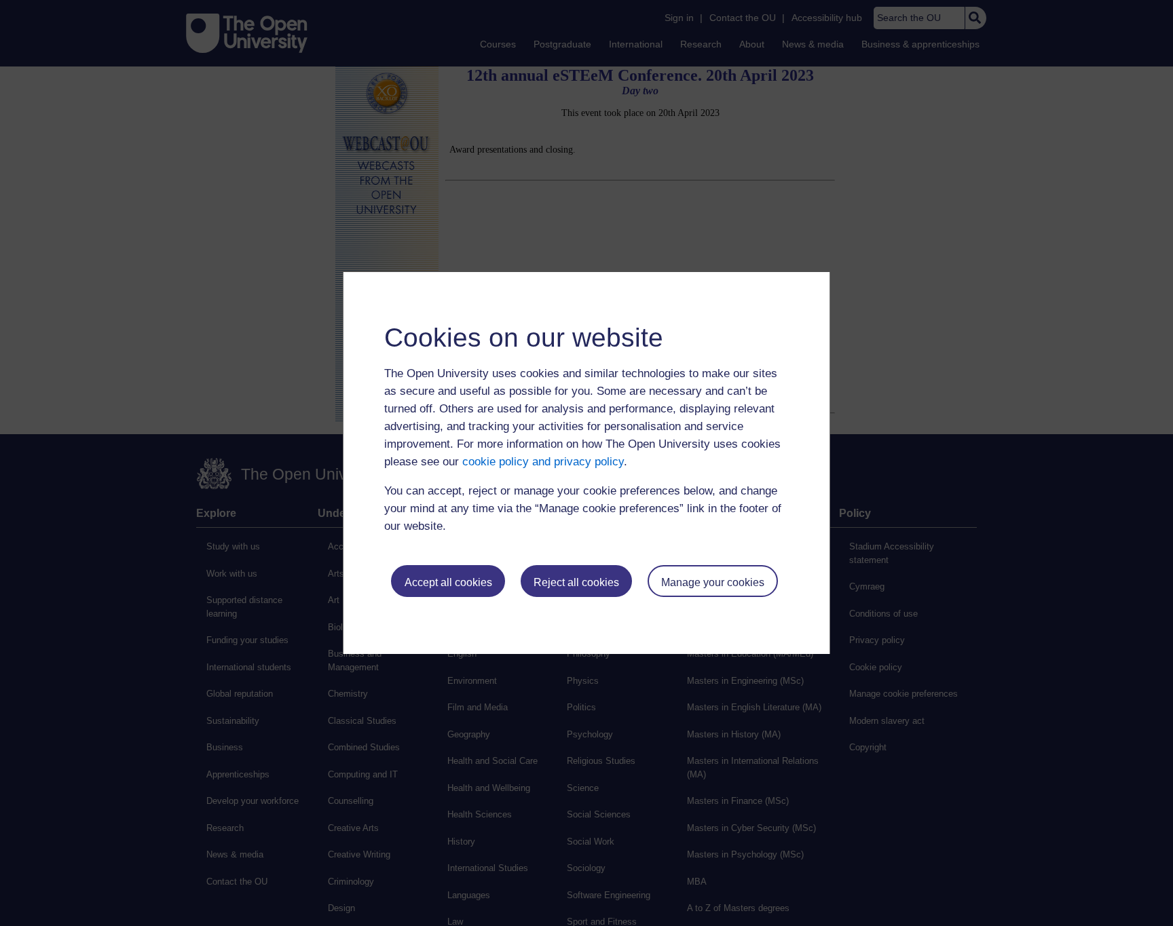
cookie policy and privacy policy (543, 461)
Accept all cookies (448, 582)
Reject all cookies (576, 582)
